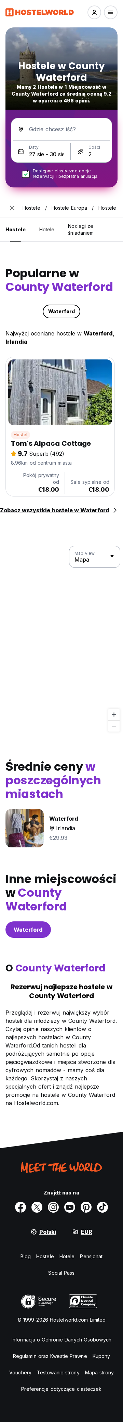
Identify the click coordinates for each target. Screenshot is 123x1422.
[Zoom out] (114, 726)
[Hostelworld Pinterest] (86, 1207)
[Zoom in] (114, 714)
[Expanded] (12, 208)
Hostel (20, 434)
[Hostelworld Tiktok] (102, 1207)
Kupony (101, 1356)
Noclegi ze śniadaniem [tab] (81, 229)
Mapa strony (99, 1372)
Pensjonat (91, 1256)
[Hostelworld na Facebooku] (20, 1207)
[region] (61, 639)
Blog (25, 1256)
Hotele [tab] (47, 229)
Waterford (28, 929)
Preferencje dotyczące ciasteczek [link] (61, 1389)
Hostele (45, 1256)
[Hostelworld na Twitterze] (36, 1207)
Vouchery (20, 1372)
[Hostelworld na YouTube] (69, 1207)
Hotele (67, 1256)
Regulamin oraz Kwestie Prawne (50, 1356)
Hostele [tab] (15, 229)
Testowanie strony (58, 1372)
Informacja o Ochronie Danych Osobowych (61, 1340)
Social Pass (61, 1273)
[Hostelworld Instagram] (53, 1207)
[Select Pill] (94, 12)
